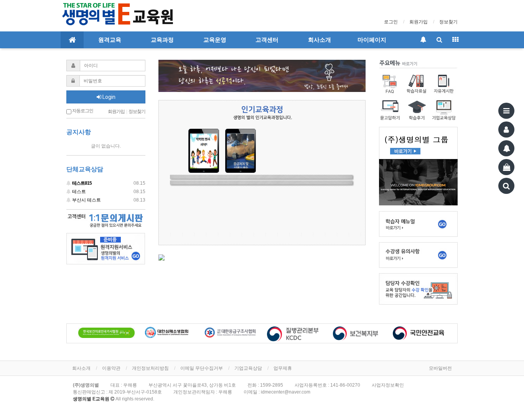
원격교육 (109, 39)
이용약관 (111, 368)
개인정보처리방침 (150, 368)
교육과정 (162, 39)
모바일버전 (440, 368)
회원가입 (418, 22)
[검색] (506, 186)
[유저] (506, 129)
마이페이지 (372, 39)
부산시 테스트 (108, 200)
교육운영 (214, 39)
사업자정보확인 (388, 385)
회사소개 (319, 39)
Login (108, 97)
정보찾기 (448, 22)
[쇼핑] (506, 167)
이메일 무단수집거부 (201, 368)
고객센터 (266, 39)
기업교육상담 (248, 368)
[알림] (506, 148)
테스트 (108, 191)
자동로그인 (82, 110)
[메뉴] (506, 111)
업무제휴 (283, 368)
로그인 (391, 22)
